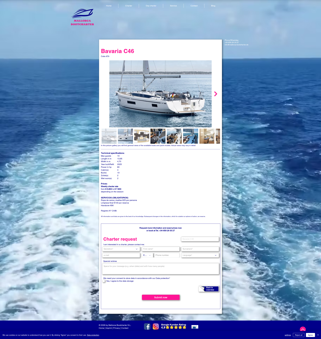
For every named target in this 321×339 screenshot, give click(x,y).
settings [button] (288, 335)
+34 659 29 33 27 (232, 42)
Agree (310, 335)
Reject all (298, 335)
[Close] (317, 335)
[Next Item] (215, 93)
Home (101, 328)
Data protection (93, 335)
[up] (303, 329)
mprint (109, 328)
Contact (125, 328)
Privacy (116, 328)
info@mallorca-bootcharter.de (236, 45)
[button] (128, 6)
